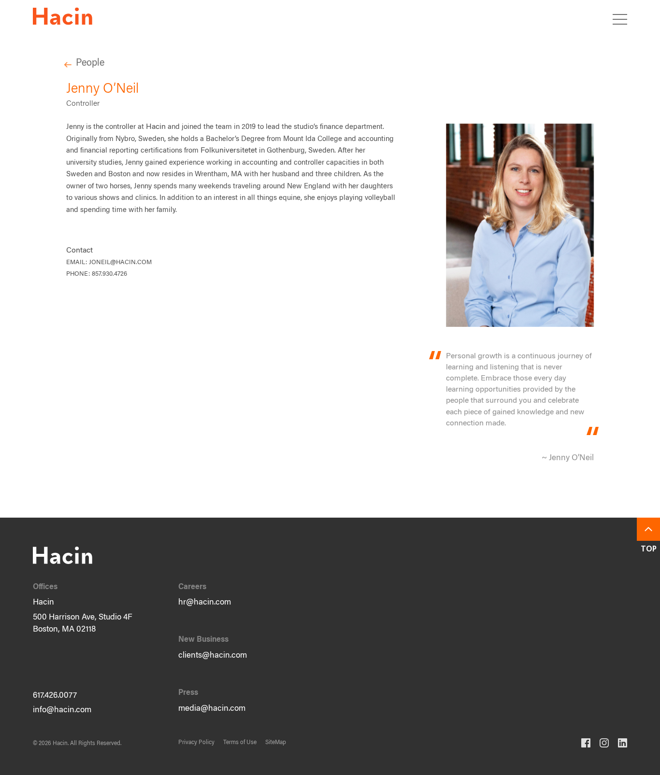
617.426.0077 (55, 696)
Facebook (585, 742)
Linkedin (622, 742)
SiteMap (275, 743)
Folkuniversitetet (229, 151)
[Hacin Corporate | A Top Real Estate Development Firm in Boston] (62, 18)
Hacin (156, 127)
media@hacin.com (211, 709)
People (90, 63)
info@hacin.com (62, 710)
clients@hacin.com (212, 656)
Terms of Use (240, 743)
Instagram (604, 742)
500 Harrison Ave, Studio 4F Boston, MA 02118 (82, 624)
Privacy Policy (196, 743)
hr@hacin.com (204, 603)
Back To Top (648, 529)
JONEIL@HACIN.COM (120, 262)
